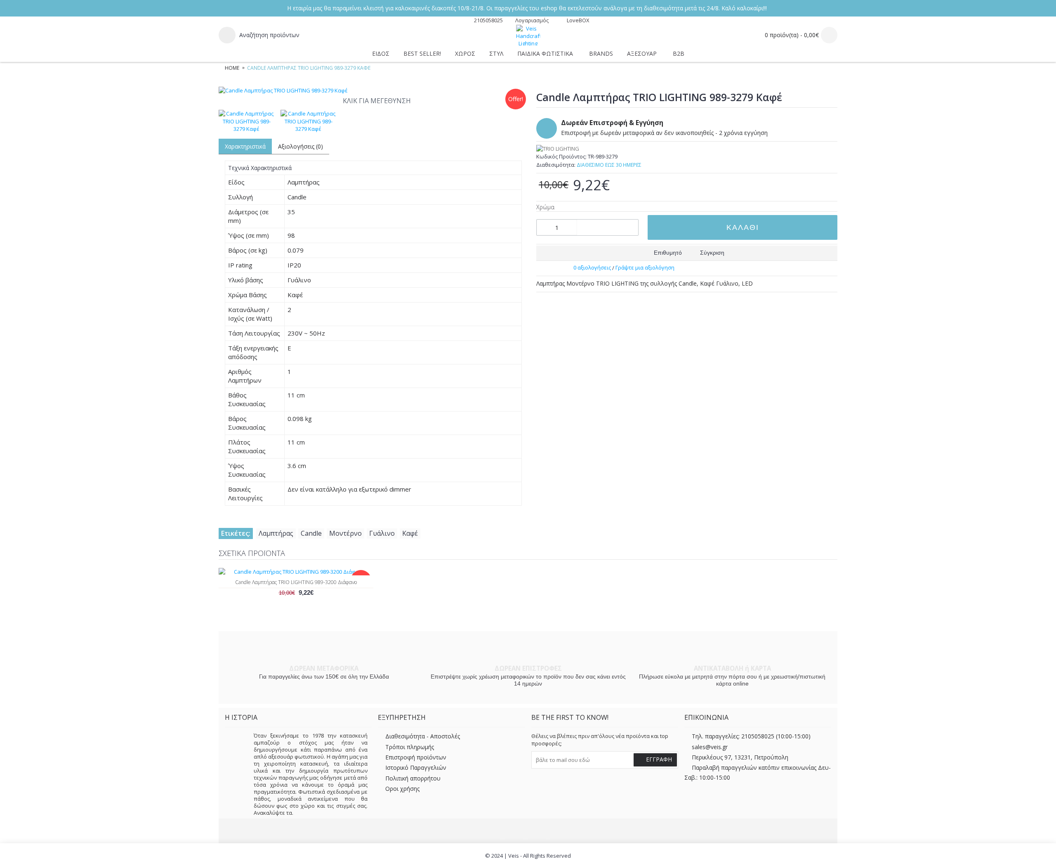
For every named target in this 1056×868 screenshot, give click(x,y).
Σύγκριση (712, 252)
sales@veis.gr (710, 747)
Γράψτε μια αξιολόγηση (644, 267)
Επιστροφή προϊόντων (415, 757)
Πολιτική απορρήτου (413, 778)
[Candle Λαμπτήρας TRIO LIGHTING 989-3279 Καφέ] (373, 90)
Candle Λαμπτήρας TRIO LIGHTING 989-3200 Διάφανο (296, 582)
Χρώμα (545, 207)
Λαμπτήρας (276, 533)
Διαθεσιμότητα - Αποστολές (422, 736)
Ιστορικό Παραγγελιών (415, 768)
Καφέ (410, 533)
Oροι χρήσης (402, 789)
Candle (311, 533)
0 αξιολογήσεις (592, 267)
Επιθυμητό (668, 252)
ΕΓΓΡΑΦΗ (659, 759)
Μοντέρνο (345, 533)
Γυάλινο (382, 533)
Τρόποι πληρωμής (409, 747)
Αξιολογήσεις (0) (300, 146)
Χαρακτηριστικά (245, 146)
